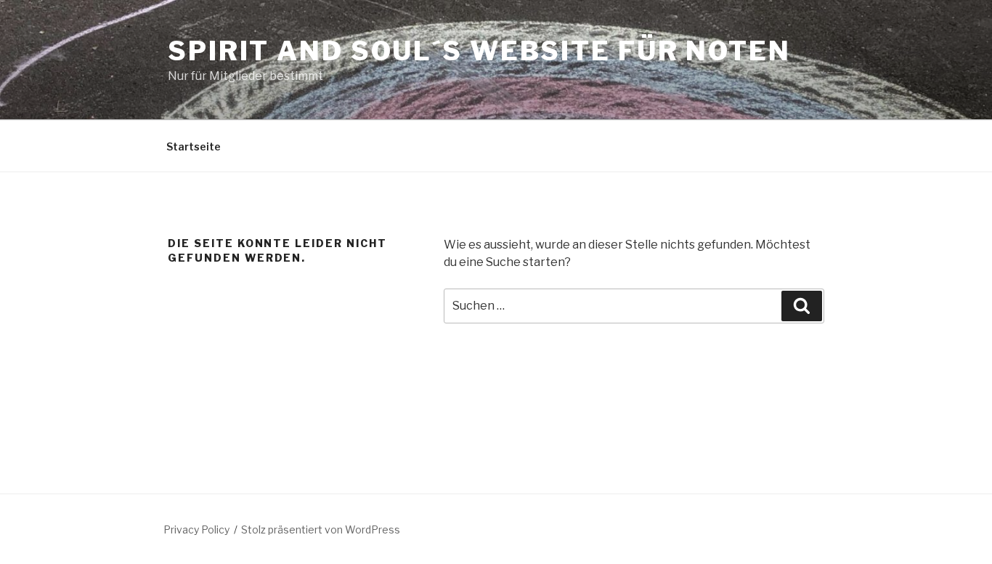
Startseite (193, 146)
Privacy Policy (196, 529)
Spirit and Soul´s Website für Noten (479, 51)
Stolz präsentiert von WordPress (320, 529)
